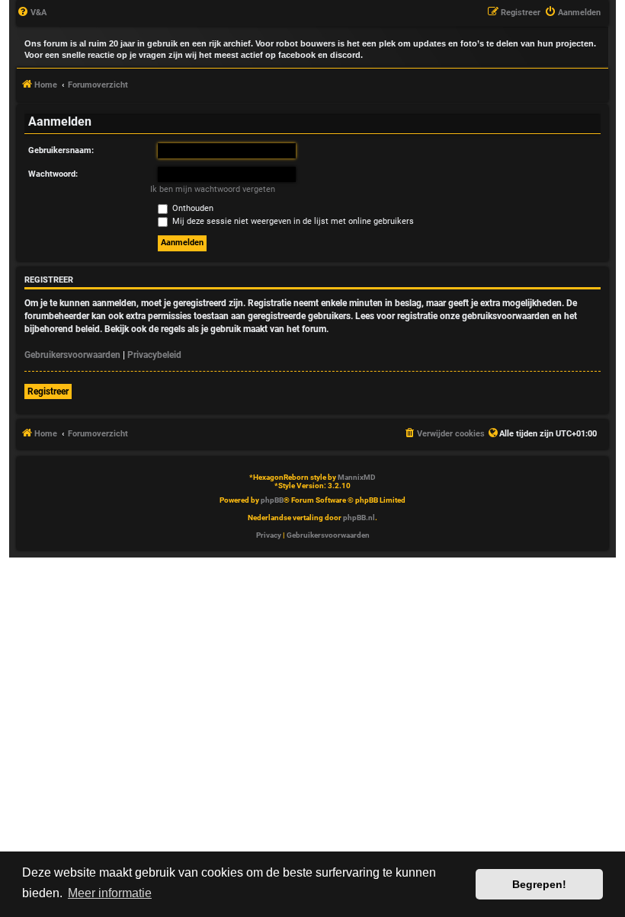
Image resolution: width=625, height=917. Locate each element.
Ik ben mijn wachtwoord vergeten (212, 189)
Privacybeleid (154, 355)
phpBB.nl (359, 517)
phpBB (272, 500)
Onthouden (191, 208)
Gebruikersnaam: (61, 150)
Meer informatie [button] (110, 893)
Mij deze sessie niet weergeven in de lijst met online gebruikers (292, 221)
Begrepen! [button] (539, 884)
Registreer (48, 391)
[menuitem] (31, 13)
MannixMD (357, 477)
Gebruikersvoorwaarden (72, 355)
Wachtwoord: (53, 174)
